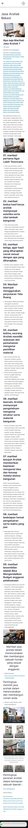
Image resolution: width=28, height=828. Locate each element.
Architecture (13, 52)
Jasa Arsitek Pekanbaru (14, 94)
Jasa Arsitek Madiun (14, 88)
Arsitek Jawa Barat (11, 61)
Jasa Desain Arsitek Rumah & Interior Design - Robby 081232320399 (13, 56)
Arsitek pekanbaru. (14, 67)
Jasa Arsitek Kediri (17, 85)
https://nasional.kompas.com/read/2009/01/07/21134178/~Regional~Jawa (13, 809)
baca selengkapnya (9, 789)
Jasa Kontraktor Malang (13, 112)
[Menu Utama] (2, 3)
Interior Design (10, 54)
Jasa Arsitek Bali (12, 71)
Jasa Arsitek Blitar (15, 79)
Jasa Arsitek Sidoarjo (14, 98)
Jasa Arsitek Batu (14, 77)
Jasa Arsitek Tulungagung (13, 104)
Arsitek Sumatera (13, 69)
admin (7, 47)
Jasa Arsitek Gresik (15, 81)
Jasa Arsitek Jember (16, 83)
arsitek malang (13, 65)
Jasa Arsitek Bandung (15, 73)
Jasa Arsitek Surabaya (15, 100)
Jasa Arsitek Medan (16, 90)
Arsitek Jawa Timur (12, 63)
